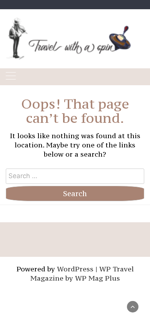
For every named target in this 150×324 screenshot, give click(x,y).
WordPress (75, 268)
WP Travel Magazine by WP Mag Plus (82, 273)
